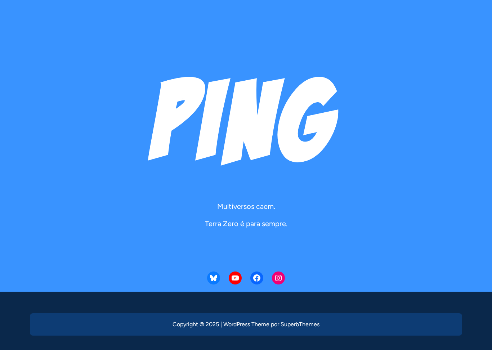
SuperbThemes (300, 324)
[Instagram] (278, 278)
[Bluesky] (213, 278)
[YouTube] (235, 278)
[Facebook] (256, 278)
